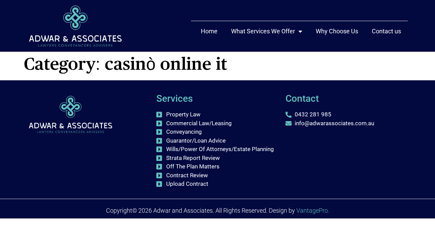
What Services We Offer (263, 31)
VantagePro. (312, 210)
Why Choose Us (337, 31)
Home (209, 31)
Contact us (386, 31)
